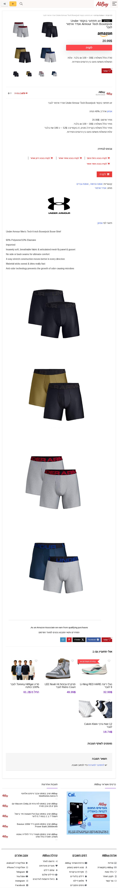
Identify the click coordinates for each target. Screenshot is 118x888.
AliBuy (102, 92)
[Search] (21, 4)
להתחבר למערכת (96, 765)
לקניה (89, 47)
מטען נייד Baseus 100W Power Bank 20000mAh (37, 825)
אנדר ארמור (100, 188)
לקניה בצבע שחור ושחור (69, 158)
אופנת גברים (99, 15)
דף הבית (109, 15)
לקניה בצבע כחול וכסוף (97, 158)
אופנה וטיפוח (96, 184)
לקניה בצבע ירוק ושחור (40, 158)
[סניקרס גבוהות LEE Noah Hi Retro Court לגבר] (59, 660)
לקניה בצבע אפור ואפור (97, 164)
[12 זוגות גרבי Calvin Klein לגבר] (95, 700)
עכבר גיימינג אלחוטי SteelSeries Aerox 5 (39, 794)
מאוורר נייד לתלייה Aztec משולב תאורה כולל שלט (37, 835)
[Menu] (114, 4)
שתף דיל (12, 3)
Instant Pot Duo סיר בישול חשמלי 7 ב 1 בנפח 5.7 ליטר (36, 815)
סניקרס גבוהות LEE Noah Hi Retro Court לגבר (60, 686)
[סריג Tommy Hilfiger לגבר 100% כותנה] (22, 660)
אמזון (109, 111)
